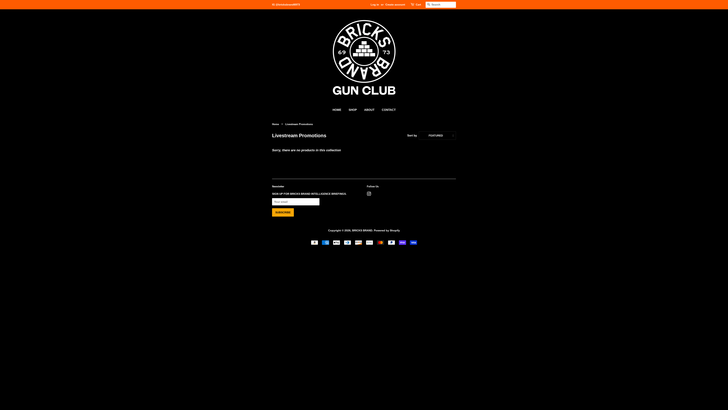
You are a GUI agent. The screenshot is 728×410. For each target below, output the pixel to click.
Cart (418, 4)
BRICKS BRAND (362, 230)
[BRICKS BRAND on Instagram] (369, 194)
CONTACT (389, 109)
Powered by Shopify (387, 230)
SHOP (353, 109)
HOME (337, 109)
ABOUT (369, 109)
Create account (395, 4)
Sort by (412, 135)
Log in (375, 4)
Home (275, 124)
